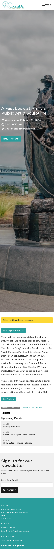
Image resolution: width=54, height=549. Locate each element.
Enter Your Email (9, 480)
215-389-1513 (14, 528)
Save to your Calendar (13, 330)
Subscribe (9, 490)
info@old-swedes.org (19, 531)
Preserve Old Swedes (32, 407)
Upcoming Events (11, 418)
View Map (6, 518)
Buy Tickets (11, 138)
